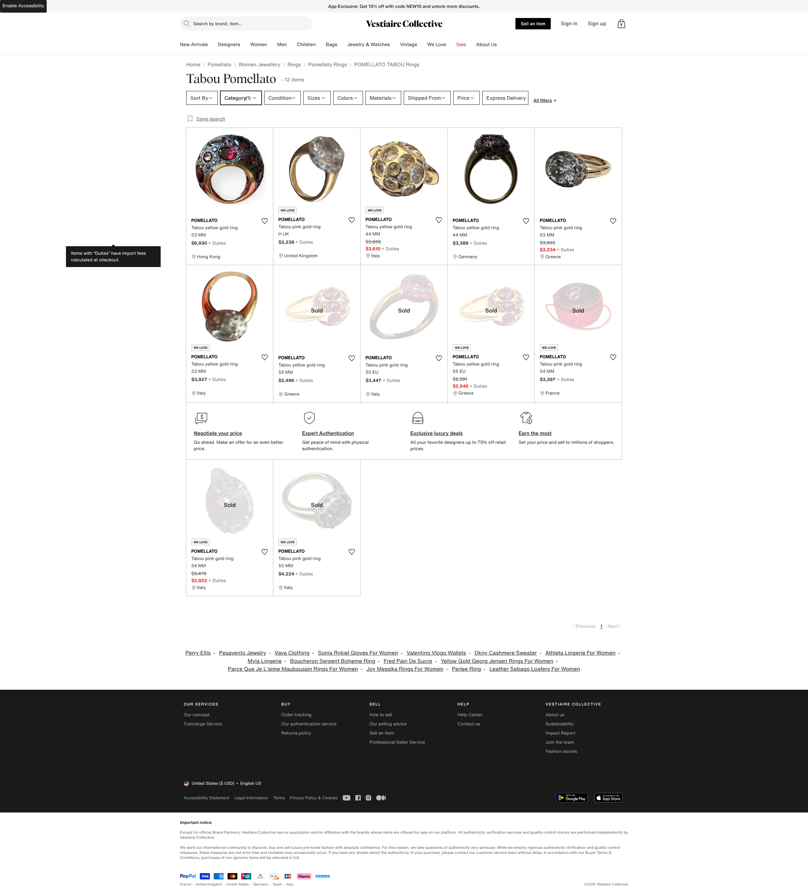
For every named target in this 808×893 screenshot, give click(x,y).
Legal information (251, 798)
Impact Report (560, 733)
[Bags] (342, 44)
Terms (279, 798)
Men (282, 44)
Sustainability (560, 724)
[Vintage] (422, 44)
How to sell (380, 714)
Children (306, 44)
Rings (294, 64)
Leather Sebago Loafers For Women (535, 669)
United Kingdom (209, 884)
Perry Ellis (198, 653)
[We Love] (451, 44)
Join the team (560, 742)
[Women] (272, 44)
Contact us (469, 724)
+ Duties (217, 243)
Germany (260, 884)
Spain (277, 884)
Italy (290, 884)
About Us (486, 44)
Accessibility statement (206, 798)
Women (258, 44)
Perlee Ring (466, 669)
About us (555, 714)
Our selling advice (388, 724)
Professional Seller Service (397, 742)
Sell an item (533, 23)
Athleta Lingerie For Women (580, 653)
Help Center (470, 714)
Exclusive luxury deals (436, 433)
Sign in (569, 23)
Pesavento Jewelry (242, 653)
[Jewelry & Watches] (394, 44)
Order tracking (296, 714)
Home (193, 64)
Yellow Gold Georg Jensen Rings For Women (497, 661)
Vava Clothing (292, 653)
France (185, 884)
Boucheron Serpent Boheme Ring (332, 661)
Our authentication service (308, 724)
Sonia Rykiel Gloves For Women (358, 653)
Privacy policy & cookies (314, 798)
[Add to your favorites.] (264, 221)
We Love (436, 44)
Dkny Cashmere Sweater (505, 653)
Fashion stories (561, 751)
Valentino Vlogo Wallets (436, 653)
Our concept (197, 714)
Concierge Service (203, 724)
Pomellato (219, 64)
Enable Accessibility (23, 6)
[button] (621, 23)
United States (238, 884)
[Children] (320, 44)
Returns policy (296, 733)
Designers (229, 44)
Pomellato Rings (327, 64)
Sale (461, 44)
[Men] (291, 44)
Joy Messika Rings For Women (404, 669)
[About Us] (501, 44)
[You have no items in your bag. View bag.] (621, 23)
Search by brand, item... (217, 23)
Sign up (597, 23)
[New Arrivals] (212, 44)
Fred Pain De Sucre (408, 661)
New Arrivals (194, 44)
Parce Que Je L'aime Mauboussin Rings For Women (293, 669)
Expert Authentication (328, 433)
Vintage (408, 44)
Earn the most (535, 433)
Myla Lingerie (265, 661)
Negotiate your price (218, 433)
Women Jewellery (259, 64)
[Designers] (245, 44)
